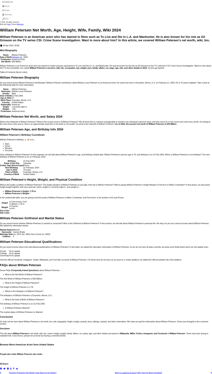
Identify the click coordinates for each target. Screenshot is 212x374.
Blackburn (20, 24)
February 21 (17, 57)
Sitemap (8, 15)
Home (7, 6)
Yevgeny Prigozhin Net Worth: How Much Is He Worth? (33, 373)
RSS (6, 19)
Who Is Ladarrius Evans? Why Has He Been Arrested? (138, 373)
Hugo (9, 24)
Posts (6, 10)
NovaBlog (7, 2)
